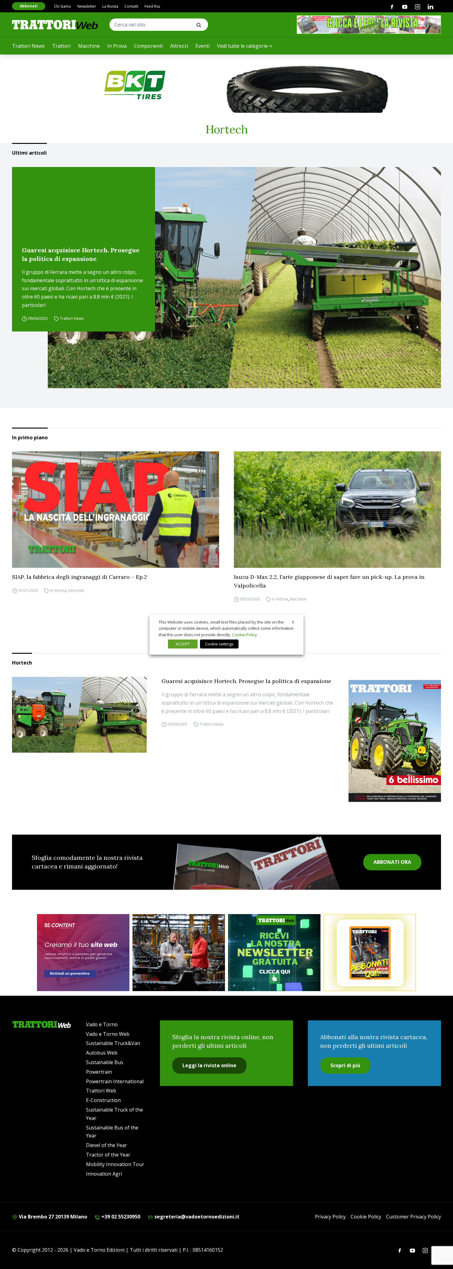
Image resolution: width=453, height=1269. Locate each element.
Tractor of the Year (108, 1154)
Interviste (76, 590)
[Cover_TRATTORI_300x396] (395, 741)
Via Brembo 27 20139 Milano (52, 1216)
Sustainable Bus (104, 1062)
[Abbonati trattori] (370, 952)
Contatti (131, 6)
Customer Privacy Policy (413, 1216)
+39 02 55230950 (120, 1216)
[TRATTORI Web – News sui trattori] (55, 24)
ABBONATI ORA (392, 862)
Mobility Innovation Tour (115, 1164)
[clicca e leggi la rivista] (369, 24)
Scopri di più (345, 1065)
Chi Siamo (62, 6)
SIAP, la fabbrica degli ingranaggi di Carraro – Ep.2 (79, 576)
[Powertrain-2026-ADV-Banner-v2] (179, 952)
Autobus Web (101, 1052)
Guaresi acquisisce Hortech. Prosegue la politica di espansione (81, 254)
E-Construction (103, 1100)
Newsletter (86, 6)
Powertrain (99, 1071)
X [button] (293, 621)
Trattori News (28, 46)
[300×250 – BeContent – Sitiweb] (83, 952)
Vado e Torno (102, 1024)
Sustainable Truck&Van (113, 1043)
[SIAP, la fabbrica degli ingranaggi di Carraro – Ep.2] (115, 509)
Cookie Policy (366, 1216)
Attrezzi (179, 46)
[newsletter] (274, 952)
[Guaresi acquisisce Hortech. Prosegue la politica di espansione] (244, 277)
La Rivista (110, 6)
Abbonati (29, 6)
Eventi (202, 46)
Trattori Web (101, 1090)
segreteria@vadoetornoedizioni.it (196, 1216)
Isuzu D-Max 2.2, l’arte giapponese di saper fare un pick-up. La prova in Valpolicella (329, 581)
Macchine (89, 46)
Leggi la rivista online (209, 1065)
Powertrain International (115, 1081)
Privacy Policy (330, 1216)
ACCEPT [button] (183, 644)
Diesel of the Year (106, 1145)
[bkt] (226, 85)
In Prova (117, 46)
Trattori (61, 46)
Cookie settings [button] (219, 644)
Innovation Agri (104, 1173)
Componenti (148, 46)
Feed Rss (152, 6)
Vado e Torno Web (107, 1034)
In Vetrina (58, 590)
